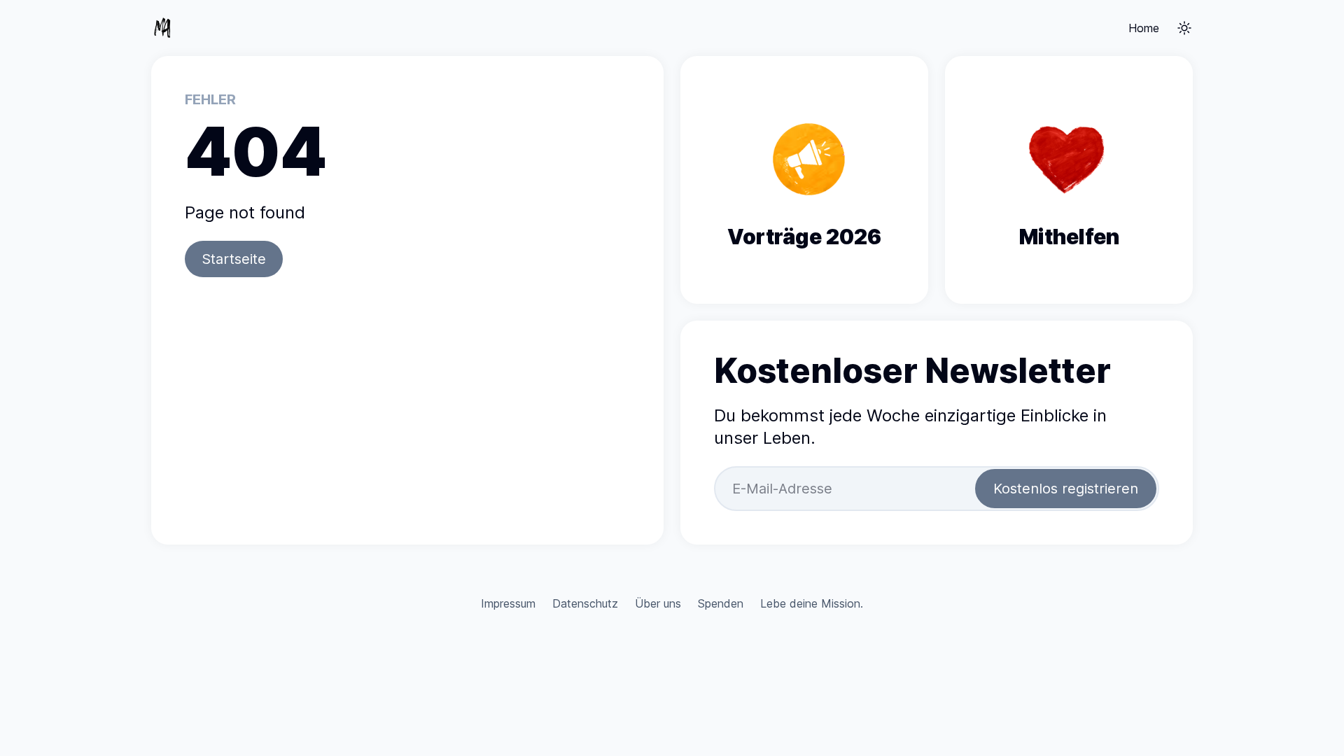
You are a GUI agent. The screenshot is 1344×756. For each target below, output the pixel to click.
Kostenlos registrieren (1065, 488)
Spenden (720, 603)
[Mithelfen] (1069, 180)
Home (1143, 28)
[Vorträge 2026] (804, 180)
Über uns (658, 603)
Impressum (508, 603)
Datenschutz (585, 603)
